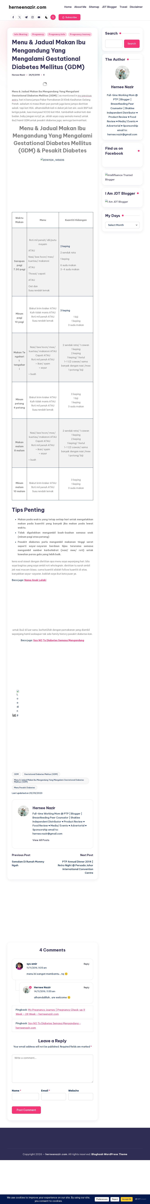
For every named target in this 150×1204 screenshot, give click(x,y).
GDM (16, 774)
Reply (86, 963)
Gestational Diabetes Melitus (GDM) (41, 774)
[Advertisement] (52, 185)
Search (111, 33)
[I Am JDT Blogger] (116, 201)
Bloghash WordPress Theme (109, 1154)
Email (45, 1090)
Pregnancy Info (57, 34)
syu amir (32, 963)
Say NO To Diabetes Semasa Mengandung (58, 640)
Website (73, 1090)
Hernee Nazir (44, 808)
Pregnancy (38, 34)
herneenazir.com (27, 7)
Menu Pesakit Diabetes (24, 787)
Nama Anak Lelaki (35, 580)
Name (16, 1090)
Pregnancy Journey (80, 34)
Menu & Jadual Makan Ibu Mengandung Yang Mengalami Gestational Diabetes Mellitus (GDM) (49, 781)
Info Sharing (20, 34)
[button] (69, 17)
